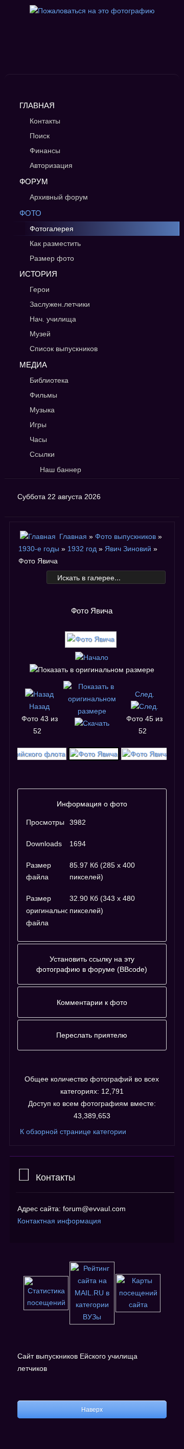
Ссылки (42, 454)
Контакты (45, 121)
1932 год (82, 549)
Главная (37, 105)
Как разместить (55, 243)
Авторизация (51, 165)
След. (144, 694)
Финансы (45, 150)
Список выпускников (64, 349)
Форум (33, 181)
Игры (38, 425)
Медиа (33, 364)
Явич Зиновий (128, 549)
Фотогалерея (52, 229)
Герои (40, 289)
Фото (30, 213)
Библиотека (49, 380)
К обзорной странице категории (73, 1131)
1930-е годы (38, 549)
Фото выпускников (125, 536)
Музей (40, 334)
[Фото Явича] (92, 643)
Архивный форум (59, 197)
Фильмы (43, 395)
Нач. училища (53, 319)
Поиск (40, 136)
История (38, 273)
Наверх (92, 1409)
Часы (38, 439)
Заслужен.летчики (60, 304)
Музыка (42, 410)
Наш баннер (60, 469)
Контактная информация (59, 1221)
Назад (39, 706)
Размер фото (52, 258)
